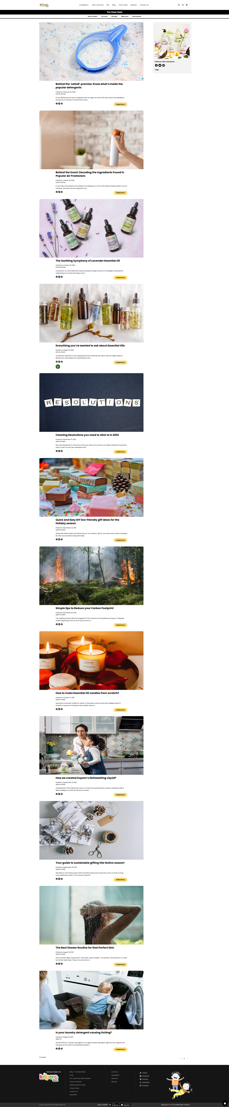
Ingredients (115, 1075)
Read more (120, 104)
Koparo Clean (43, 1105)
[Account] (184, 4)
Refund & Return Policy (78, 1085)
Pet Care (104, 16)
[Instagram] (145, 1082)
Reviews (114, 1082)
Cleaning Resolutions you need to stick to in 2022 (87, 435)
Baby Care (124, 16)
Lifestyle (114, 16)
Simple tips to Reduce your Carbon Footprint (85, 608)
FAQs (71, 1075)
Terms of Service (76, 1082)
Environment (136, 16)
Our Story (114, 1072)
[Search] (180, 4)
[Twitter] (143, 1073)
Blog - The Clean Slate (77, 1072)
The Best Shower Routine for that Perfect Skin (85, 947)
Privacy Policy (74, 1088)
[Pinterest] (144, 1085)
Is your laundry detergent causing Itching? (84, 1032)
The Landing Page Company (181, 1105)
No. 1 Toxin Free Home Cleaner (80, 1078)
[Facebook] (144, 1076)
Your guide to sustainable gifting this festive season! (90, 863)
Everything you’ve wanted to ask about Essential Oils (90, 345)
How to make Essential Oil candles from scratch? (87, 693)
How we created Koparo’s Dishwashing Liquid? (86, 778)
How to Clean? (93, 16)
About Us (114, 1078)
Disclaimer (73, 1095)
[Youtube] (144, 1079)
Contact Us (74, 1091)
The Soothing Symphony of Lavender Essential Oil (88, 260)
